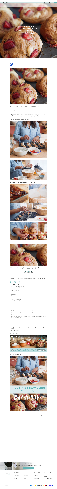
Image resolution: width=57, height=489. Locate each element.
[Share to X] (12, 282)
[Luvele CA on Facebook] (2, 2)
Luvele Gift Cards (26, 475)
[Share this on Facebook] (42, 415)
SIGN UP (28, 467)
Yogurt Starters (36, 475)
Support (25, 478)
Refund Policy (15, 478)
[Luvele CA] (2, 5)
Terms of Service (16, 482)
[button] (20, 5)
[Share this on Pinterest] (44, 415)
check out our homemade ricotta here (25, 300)
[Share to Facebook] (14, 282)
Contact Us (15, 481)
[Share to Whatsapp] (17, 282)
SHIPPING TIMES (28, 0)
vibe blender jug (26, 316)
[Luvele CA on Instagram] (6, 2)
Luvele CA (7, 485)
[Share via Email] (19, 282)
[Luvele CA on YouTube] (3, 2)
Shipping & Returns (16, 475)
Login (52, 2)
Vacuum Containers (36, 478)
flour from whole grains (22, 278)
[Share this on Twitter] (41, 415)
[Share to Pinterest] (15, 282)
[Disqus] (28, 428)
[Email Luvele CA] (7, 2)
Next (45, 60)
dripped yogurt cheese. (21, 117)
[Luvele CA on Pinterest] (49, 478)
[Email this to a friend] (46, 415)
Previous (42, 60)
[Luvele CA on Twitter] (44, 478)
